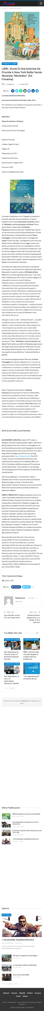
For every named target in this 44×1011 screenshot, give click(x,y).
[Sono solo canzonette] (6, 977)
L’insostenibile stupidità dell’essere (25, 839)
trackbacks (24, 701)
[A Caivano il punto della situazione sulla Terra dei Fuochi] (6, 833)
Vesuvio (14, 993)
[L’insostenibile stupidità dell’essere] (6, 841)
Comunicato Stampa (9, 63)
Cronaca (38, 993)
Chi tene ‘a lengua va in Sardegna (25, 956)
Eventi (18, 996)
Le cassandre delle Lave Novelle (25, 965)
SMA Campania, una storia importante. (26, 814)
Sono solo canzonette (21, 975)
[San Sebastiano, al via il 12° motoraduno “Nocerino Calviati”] (12, 668)
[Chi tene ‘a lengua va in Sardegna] (6, 958)
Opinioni (6, 993)
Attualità (22, 993)
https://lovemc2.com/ (22, 456)
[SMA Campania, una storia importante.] (6, 816)
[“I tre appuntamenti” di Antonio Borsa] (31, 668)
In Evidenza (6, 915)
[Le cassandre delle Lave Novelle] (6, 967)
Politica (30, 993)
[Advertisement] (22, 730)
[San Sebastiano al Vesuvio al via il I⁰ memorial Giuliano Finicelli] (12, 644)
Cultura (25, 996)
